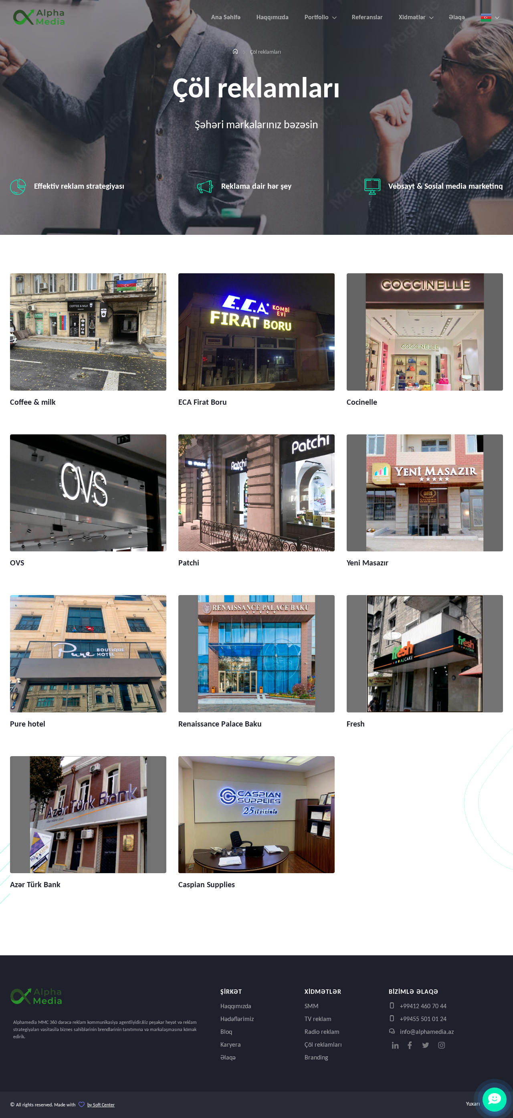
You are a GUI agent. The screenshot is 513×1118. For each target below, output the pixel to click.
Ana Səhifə (225, 17)
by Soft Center (101, 1105)
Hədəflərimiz (237, 1019)
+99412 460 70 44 (422, 1006)
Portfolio (317, 17)
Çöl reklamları (323, 1045)
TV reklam (318, 1019)
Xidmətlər (412, 17)
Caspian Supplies (206, 885)
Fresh (356, 724)
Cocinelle (362, 403)
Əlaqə (457, 17)
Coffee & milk (33, 403)
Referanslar (367, 17)
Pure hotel (27, 724)
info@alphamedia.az (426, 1032)
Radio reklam (322, 1032)
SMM (312, 1006)
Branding (316, 1058)
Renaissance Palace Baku (220, 724)
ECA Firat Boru (202, 403)
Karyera (230, 1045)
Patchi (188, 563)
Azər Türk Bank (35, 885)
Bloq (226, 1032)
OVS (17, 563)
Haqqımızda (272, 17)
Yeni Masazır (367, 563)
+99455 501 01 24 (422, 1019)
